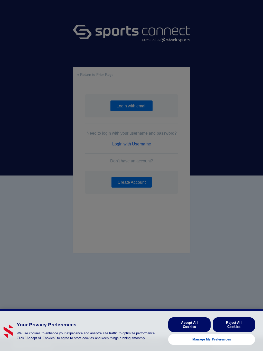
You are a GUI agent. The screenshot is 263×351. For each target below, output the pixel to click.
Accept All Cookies (189, 325)
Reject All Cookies (233, 325)
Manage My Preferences (211, 339)
